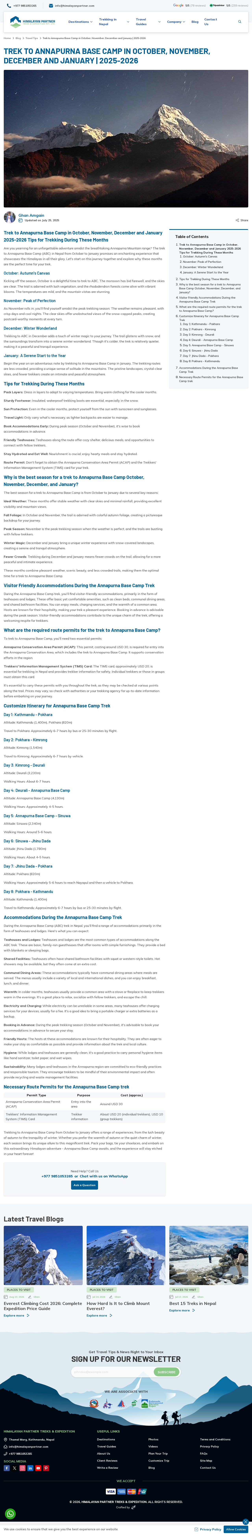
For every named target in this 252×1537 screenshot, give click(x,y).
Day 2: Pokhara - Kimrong (199, 329)
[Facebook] (7, 1468)
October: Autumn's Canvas (200, 256)
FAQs (203, 1453)
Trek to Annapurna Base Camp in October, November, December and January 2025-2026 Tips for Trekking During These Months (210, 248)
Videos (153, 1446)
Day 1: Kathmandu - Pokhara (201, 324)
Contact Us (208, 1467)
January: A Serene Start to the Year (206, 272)
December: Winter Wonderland (203, 267)
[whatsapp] (10, 1513)
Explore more (14, 1315)
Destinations (106, 1439)
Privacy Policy (209, 1446)
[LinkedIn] (30, 1468)
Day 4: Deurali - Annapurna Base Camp (208, 340)
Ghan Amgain (31, 215)
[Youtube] (38, 1468)
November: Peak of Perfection (202, 262)
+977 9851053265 (57, 1176)
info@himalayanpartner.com (28, 1446)
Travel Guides (106, 1446)
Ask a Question (84, 1185)
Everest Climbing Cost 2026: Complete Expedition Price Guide (43, 1306)
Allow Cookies (236, 1529)
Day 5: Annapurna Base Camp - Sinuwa (208, 345)
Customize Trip (158, 1460)
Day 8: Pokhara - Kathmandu (201, 361)
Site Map (206, 1460)
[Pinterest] (46, 1468)
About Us (103, 1453)
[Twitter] (15, 1468)
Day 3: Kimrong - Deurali (198, 334)
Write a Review (107, 1467)
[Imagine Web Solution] (133, 1507)
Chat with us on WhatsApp (104, 1176)
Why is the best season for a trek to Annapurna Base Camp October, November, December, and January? (210, 288)
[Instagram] (22, 1468)
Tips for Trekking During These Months (204, 279)
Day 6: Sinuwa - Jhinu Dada (200, 350)
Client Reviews (107, 1460)
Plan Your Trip (158, 1453)
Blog (195, 22)
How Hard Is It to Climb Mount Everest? (118, 1306)
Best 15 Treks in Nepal (192, 1303)
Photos (153, 1439)
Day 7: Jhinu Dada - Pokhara (201, 356)
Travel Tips (32, 38)
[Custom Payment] (126, 1492)
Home (7, 38)
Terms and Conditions (215, 1439)
